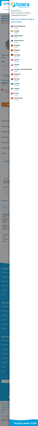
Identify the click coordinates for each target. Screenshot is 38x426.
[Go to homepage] (8, 3)
